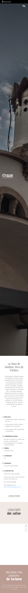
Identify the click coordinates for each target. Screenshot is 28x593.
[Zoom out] (26, 528)
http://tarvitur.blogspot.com (12, 487)
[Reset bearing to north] (26, 530)
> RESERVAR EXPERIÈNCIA (14, 496)
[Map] (14, 541)
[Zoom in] (26, 525)
